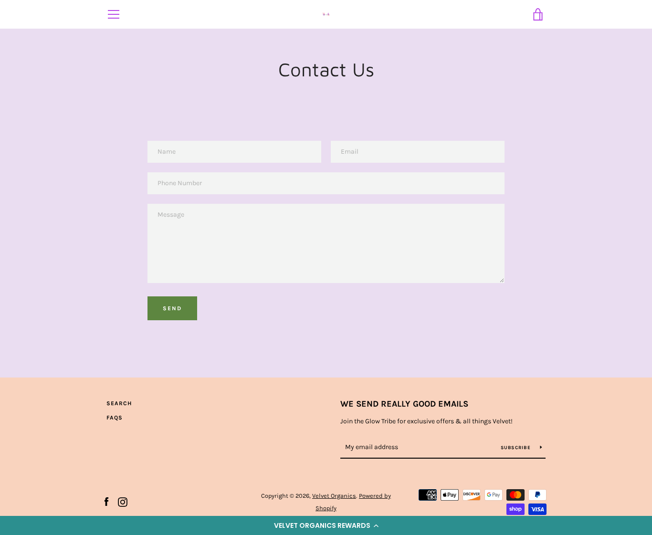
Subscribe (517, 448)
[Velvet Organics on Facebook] (106, 501)
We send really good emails (404, 404)
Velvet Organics (334, 495)
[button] (326, 525)
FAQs (114, 417)
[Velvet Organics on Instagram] (122, 501)
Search (119, 403)
